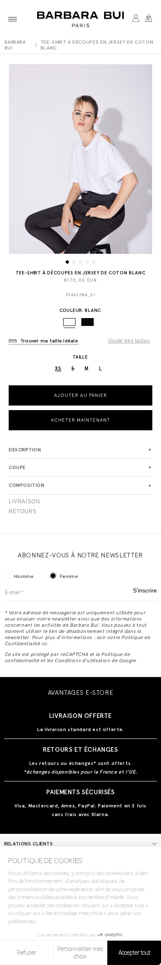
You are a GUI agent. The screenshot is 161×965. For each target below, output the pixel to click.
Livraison (24, 502)
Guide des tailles (129, 340)
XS (58, 369)
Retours (22, 511)
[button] (12, 19)
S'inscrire (145, 590)
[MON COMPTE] (135, 19)
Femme (69, 576)
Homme (24, 576)
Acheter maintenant (81, 420)
